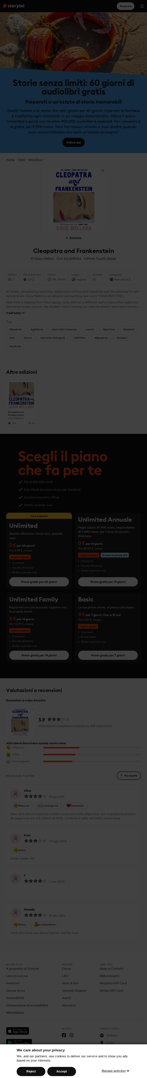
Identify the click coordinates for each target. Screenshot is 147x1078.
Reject (31, 1071)
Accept (61, 1071)
